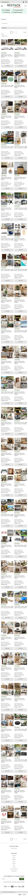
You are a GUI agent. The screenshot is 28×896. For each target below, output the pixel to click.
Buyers (14, 857)
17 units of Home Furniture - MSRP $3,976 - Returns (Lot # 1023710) (6, 301)
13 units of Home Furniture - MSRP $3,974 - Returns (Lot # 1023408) (6, 423)
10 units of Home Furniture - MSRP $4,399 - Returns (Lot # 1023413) (19, 362)
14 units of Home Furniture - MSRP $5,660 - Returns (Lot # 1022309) (19, 791)
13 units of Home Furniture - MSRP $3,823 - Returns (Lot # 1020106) (6, 791)
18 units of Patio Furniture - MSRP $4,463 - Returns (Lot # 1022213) (7, 147)
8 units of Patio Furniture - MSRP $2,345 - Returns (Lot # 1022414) (20, 546)
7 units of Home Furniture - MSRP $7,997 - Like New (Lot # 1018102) (7, 270)
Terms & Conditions (14, 869)
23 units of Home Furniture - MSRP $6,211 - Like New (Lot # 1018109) (20, 240)
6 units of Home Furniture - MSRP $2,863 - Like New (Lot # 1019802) (7, 239)
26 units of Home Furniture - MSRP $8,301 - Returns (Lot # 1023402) (19, 117)
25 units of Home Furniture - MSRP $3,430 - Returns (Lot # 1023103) (6, 209)
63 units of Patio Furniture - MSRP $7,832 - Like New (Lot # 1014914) (20, 270)
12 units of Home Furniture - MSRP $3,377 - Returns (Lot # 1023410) (19, 393)
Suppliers (14, 859)
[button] (14, 23)
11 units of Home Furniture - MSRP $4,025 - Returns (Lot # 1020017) (19, 822)
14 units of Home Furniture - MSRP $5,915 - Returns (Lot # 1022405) (19, 699)
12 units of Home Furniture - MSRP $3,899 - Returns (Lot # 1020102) (6, 761)
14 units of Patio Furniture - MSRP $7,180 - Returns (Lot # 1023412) (7, 393)
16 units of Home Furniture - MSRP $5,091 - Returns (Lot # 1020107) (6, 730)
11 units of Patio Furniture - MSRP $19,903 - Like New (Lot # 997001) (20, 209)
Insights (14, 863)
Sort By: (2, 34)
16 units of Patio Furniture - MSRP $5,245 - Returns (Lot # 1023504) (7, 515)
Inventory (14, 855)
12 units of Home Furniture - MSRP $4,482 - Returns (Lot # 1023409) (19, 638)
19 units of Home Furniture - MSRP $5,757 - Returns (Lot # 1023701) (6, 485)
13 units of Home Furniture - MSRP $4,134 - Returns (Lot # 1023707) (6, 331)
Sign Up (15, 848)
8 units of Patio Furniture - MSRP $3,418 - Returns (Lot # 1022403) (7, 607)
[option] (24, 894)
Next (24, 32)
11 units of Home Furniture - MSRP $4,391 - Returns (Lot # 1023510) (19, 485)
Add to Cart (7, 96)
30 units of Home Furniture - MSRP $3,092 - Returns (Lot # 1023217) (6, 178)
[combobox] (20, 894)
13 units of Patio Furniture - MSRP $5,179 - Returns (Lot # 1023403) (20, 423)
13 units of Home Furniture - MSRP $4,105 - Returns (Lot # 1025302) (6, 117)
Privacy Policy (14, 871)
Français (24, 894)
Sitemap (13, 892)
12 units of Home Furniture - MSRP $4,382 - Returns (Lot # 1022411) (19, 577)
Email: (3, 878)
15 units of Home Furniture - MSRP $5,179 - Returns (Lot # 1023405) (6, 669)
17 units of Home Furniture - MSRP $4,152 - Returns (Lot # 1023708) (19, 301)
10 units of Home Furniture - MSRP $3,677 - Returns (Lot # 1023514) (19, 454)
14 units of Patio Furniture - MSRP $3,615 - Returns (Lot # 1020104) (20, 730)
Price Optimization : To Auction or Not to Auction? (14, 882)
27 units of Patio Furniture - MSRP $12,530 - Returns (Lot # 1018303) (20, 760)
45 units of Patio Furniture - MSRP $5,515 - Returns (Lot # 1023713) (7, 86)
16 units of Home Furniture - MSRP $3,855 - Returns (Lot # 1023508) (19, 515)
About (14, 861)
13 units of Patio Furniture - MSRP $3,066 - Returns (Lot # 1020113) (20, 607)
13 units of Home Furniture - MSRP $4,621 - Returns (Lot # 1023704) (6, 362)
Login (12, 848)
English (19, 894)
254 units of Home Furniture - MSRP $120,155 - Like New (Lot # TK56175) (7, 56)
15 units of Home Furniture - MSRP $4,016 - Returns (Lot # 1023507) (6, 546)
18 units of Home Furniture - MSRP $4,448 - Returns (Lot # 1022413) (6, 577)
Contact (14, 867)
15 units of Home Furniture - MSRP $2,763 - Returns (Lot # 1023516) (6, 454)
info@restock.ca (5, 2)
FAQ (14, 865)
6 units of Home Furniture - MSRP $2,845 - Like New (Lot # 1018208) (20, 147)
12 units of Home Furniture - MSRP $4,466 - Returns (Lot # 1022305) (6, 822)
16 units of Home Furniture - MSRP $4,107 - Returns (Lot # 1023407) (6, 699)
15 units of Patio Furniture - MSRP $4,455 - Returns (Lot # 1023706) (20, 331)
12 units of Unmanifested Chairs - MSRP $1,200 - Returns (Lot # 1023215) (20, 178)
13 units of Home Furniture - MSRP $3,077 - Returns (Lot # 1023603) (6, 638)
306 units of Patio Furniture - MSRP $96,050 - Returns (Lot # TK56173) (20, 56)
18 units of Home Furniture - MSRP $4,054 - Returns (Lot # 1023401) (19, 669)
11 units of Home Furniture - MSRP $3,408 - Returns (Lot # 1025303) (19, 86)
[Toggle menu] (2, 6)
